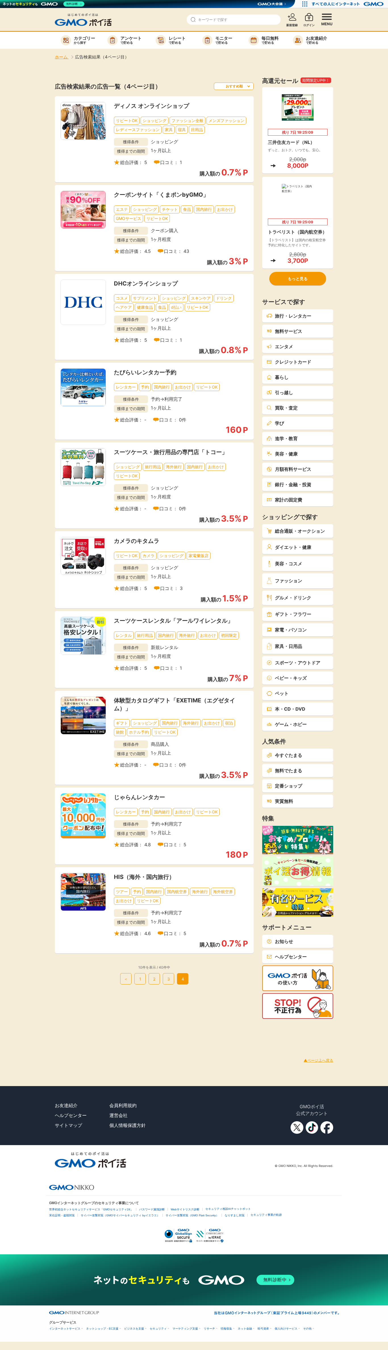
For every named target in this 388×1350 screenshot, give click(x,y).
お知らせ (284, 941)
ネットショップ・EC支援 (102, 1328)
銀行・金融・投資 (293, 484)
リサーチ (209, 1328)
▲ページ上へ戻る (318, 1060)
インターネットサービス (64, 1328)
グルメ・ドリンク (293, 598)
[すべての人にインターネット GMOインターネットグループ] (348, 4)
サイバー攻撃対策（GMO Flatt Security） (192, 1215)
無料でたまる (288, 770)
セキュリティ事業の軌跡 (266, 1214)
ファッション (288, 580)
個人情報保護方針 (127, 1125)
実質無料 (284, 801)
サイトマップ (68, 1125)
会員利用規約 (123, 1105)
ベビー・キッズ (291, 678)
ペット (282, 693)
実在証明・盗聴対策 (62, 1215)
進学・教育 (286, 438)
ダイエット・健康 (293, 547)
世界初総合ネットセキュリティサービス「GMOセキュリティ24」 (91, 1209)
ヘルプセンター (291, 957)
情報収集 (226, 1328)
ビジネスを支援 (134, 1328)
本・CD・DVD (290, 709)
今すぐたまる (288, 755)
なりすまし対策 (235, 1215)
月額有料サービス (293, 469)
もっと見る (298, 278)
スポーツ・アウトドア (297, 662)
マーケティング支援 (185, 1328)
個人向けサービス (286, 1328)
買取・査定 (286, 408)
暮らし (282, 377)
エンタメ (284, 346)
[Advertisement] (103, 1031)
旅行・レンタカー (293, 316)
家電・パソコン (291, 630)
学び (279, 423)
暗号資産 (263, 1328)
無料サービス (288, 331)
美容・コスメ (288, 563)
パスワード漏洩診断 (152, 1209)
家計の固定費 (288, 500)
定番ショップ (288, 786)
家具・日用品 (288, 646)
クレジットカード (293, 362)
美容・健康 (286, 454)
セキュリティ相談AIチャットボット (228, 1208)
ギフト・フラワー (293, 614)
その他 (307, 1328)
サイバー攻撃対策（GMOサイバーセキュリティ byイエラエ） (120, 1215)
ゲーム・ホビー (291, 724)
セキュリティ (158, 1328)
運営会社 (118, 1115)
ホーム (62, 57)
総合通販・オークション (300, 531)
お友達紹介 (66, 1105)
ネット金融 (245, 1328)
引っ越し (284, 392)
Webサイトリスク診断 (185, 1209)
